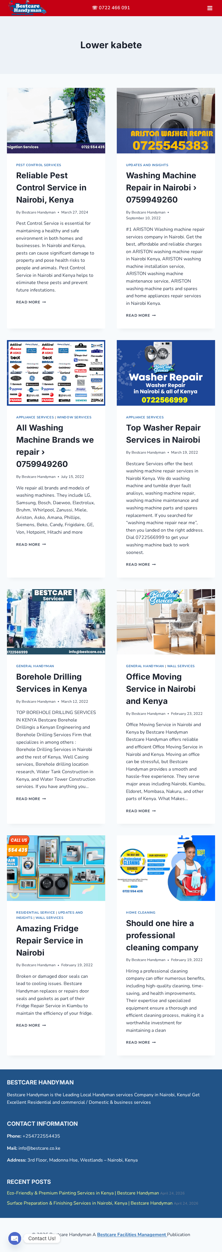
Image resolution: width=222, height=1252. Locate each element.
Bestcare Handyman (39, 212)
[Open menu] (209, 7)
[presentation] (56, 120)
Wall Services (181, 666)
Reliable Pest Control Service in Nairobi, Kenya (51, 187)
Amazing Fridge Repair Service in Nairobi (49, 940)
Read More (31, 302)
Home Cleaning (140, 912)
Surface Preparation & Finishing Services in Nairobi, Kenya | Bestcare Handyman (90, 1203)
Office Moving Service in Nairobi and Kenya (161, 689)
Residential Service (35, 912)
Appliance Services (35, 417)
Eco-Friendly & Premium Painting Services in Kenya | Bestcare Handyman (83, 1193)
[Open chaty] (14, 1238)
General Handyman (35, 666)
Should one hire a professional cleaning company (162, 935)
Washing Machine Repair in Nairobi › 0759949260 (161, 187)
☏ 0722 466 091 (111, 8)
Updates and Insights (147, 165)
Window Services (74, 417)
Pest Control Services (38, 165)
